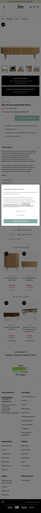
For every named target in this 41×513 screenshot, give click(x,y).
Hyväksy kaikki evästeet (20, 221)
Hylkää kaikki (20, 215)
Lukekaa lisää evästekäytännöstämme (17, 205)
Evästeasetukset (20, 211)
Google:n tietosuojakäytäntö (26, 206)
